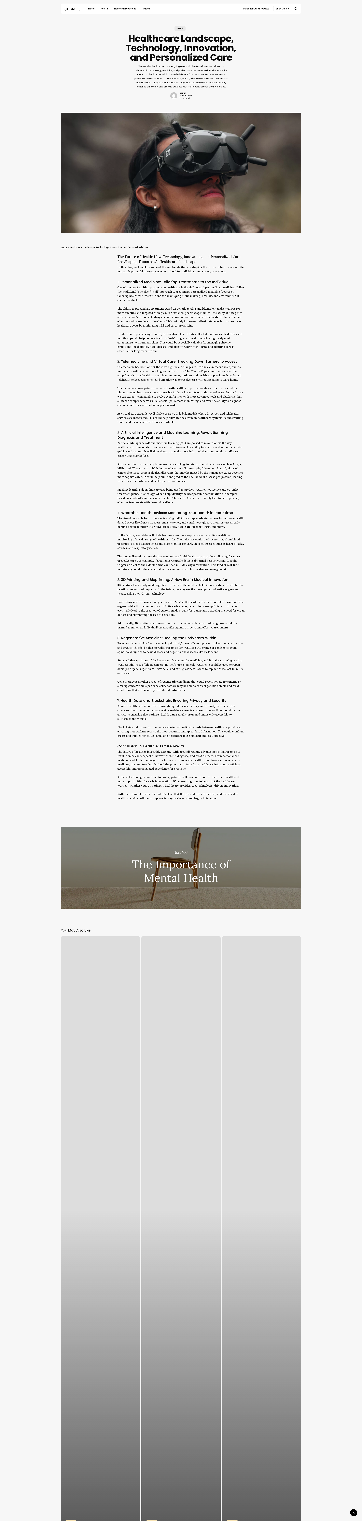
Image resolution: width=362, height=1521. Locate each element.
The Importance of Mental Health (181, 868)
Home (64, 247)
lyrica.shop (72, 8)
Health (180, 28)
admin (182, 93)
